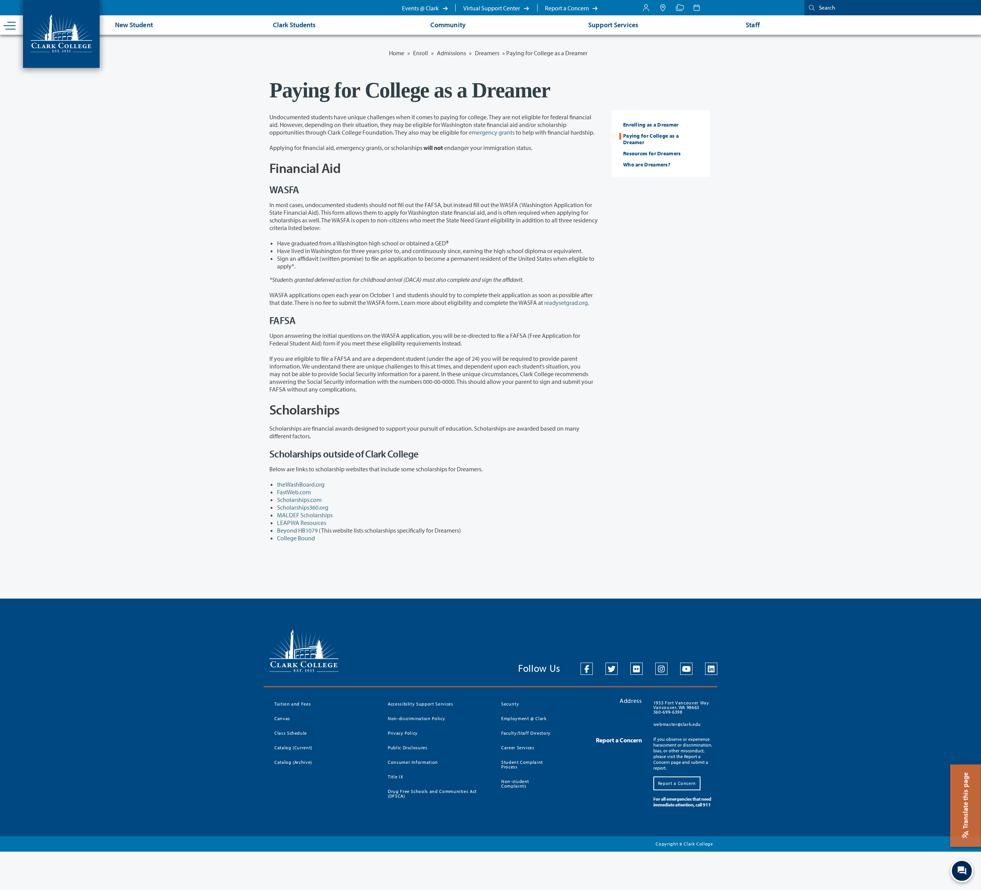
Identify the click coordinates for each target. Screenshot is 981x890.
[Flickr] (636, 669)
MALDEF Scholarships (305, 515)
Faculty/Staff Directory (526, 733)
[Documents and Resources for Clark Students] (646, 7)
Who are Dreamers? (646, 164)
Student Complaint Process (522, 764)
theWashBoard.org (301, 484)
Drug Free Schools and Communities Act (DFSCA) (432, 793)
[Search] (810, 7)
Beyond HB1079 (297, 530)
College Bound (296, 538)
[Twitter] (611, 669)
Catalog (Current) (293, 747)
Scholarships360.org (302, 507)
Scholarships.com (299, 499)
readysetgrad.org (566, 302)
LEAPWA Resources (301, 522)
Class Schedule (290, 733)
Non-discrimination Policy (416, 718)
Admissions (451, 53)
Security (510, 704)
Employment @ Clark (524, 718)
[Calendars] (696, 7)
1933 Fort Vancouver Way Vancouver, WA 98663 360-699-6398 (681, 707)
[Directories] (679, 7)
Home (396, 53)
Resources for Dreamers (652, 153)
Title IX (395, 777)
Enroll (420, 53)
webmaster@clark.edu (677, 724)
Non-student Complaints (515, 783)
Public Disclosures (408, 747)
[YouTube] (686, 669)
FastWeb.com (294, 492)
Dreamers (487, 53)
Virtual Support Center (492, 8)
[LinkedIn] (711, 669)
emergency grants (492, 132)
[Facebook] (587, 669)
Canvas (282, 718)
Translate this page (965, 801)
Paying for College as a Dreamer (651, 139)
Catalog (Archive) (293, 762)
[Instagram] (661, 669)
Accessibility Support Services (420, 704)
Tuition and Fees (292, 704)
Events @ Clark (421, 8)
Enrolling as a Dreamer (651, 124)
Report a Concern (567, 8)
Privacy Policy (403, 733)
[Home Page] (61, 32)
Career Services (518, 747)
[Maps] (663, 7)
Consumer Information (413, 762)
